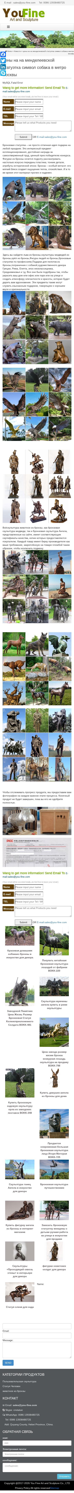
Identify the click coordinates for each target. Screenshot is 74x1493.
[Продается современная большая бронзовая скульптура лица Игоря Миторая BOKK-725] (54, 1123)
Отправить (64, 1476)
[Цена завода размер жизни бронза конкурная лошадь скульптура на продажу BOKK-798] (54, 1032)
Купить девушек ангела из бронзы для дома (54, 1094)
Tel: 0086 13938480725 (52, 2)
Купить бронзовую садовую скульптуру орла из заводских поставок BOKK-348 (20, 1107)
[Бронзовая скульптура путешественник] (54, 1169)
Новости (17, 51)
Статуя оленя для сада (20, 1307)
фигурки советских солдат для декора (54, 1268)
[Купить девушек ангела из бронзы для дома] (54, 1077)
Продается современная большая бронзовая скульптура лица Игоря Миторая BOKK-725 (54, 1149)
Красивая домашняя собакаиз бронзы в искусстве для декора (19, 954)
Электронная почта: (15, 1449)
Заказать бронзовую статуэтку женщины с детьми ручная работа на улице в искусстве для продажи (54, 1231)
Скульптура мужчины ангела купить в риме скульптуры (54, 1004)
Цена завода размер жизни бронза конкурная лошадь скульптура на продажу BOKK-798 (54, 1057)
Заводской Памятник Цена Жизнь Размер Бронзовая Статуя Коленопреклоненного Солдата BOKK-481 (19, 1016)
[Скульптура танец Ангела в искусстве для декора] (19, 1169)
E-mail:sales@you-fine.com (52, 137)
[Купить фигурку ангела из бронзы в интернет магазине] (19, 1210)
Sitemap (54, 1488)
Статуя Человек (11, 1386)
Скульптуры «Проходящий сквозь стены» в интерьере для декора (20, 1271)
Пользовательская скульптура (19, 1381)
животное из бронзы (14, 1391)
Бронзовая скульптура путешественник (54, 1186)
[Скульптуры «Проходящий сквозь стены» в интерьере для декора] (19, 1251)
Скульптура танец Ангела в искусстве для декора (20, 1188)
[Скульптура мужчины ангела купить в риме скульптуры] (54, 986)
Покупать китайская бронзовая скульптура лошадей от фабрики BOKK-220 (54, 965)
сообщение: (10, 1460)
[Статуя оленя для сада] (19, 1292)
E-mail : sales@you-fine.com (19, 2)
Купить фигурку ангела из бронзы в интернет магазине (20, 1228)
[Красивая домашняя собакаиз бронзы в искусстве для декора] (19, 935)
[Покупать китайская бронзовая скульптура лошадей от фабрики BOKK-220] (54, 940)
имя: (5, 1437)
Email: (21, 1405)
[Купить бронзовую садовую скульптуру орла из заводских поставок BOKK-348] (19, 1082)
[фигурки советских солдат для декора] (54, 1251)
